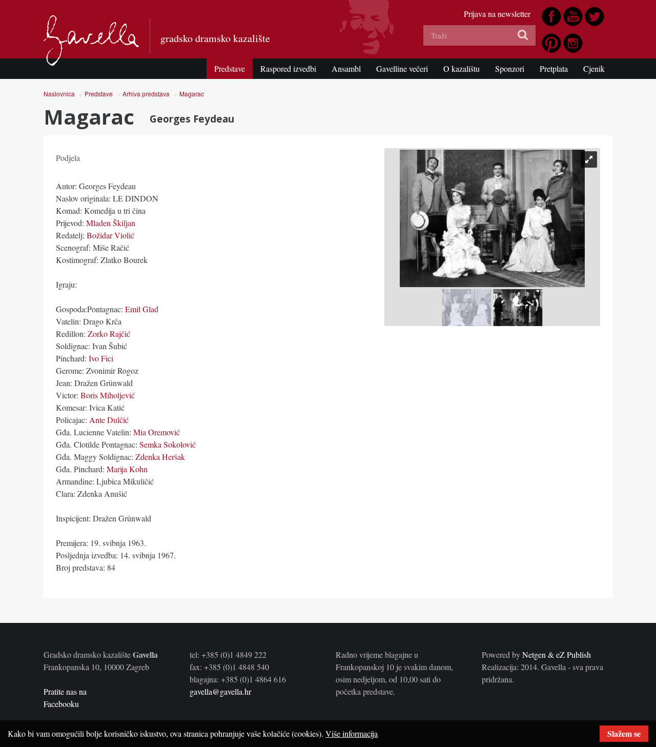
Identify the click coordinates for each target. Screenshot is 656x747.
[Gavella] (91, 40)
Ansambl (346, 68)
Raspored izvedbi (288, 68)
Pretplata (554, 68)
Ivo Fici (101, 358)
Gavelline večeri (402, 68)
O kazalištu (461, 68)
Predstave (229, 68)
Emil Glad (141, 309)
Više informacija (351, 733)
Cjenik (594, 68)
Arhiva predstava (146, 93)
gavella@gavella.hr (220, 691)
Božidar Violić (110, 235)
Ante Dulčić (108, 419)
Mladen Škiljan (110, 222)
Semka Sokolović (167, 444)
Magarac (191, 93)
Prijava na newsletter (497, 13)
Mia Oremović (156, 432)
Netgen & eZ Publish (556, 654)
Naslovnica (59, 93)
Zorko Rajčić (109, 333)
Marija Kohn (127, 468)
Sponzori (509, 68)
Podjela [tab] (68, 157)
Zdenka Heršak (160, 456)
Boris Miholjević (107, 395)
